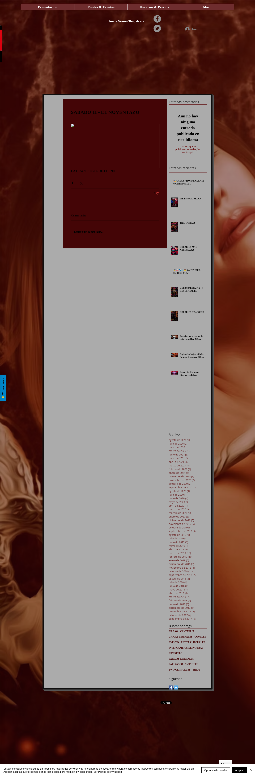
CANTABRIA (187, 631)
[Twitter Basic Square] (176, 687)
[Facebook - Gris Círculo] (157, 19)
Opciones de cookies (215, 770)
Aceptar (239, 770)
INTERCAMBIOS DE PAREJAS (186, 648)
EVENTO (174, 642)
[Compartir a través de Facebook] (72, 182)
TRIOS (196, 669)
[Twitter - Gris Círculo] (157, 28)
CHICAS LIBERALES (180, 636)
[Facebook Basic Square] (171, 687)
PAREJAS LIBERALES (181, 659)
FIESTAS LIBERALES (193, 642)
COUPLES (200, 636)
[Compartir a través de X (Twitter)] (81, 182)
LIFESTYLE (175, 653)
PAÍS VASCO (176, 664)
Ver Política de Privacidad (108, 771)
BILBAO (173, 631)
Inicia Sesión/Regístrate (126, 21)
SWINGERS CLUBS (179, 669)
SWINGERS (191, 664)
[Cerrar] (251, 770)
